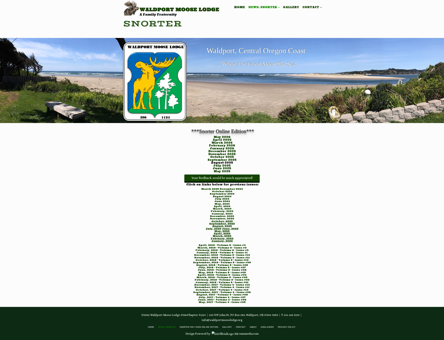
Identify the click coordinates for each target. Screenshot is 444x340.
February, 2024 (222, 211)
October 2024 (222, 191)
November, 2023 (222, 218)
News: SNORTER (263, 7)
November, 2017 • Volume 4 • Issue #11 (222, 287)
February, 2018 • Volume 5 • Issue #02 (222, 279)
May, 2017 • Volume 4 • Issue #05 (222, 302)
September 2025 (222, 160)
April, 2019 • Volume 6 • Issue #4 (222, 245)
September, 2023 (222, 223)
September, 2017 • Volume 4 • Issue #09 (222, 292)
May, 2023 (222, 231)
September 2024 (222, 193)
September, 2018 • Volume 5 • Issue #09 (222, 262)
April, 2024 (222, 206)
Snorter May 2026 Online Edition (199, 327)
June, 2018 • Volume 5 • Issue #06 (222, 269)
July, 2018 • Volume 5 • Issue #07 (222, 267)
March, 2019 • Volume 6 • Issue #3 (222, 247)
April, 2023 (222, 233)
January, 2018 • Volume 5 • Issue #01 (222, 282)
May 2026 (222, 137)
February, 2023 (222, 238)
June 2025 (222, 168)
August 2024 (222, 196)
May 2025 (222, 171)
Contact (311, 7)
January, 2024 (222, 213)
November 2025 (222, 154)
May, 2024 (222, 203)
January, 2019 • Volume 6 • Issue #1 (222, 252)
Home (239, 7)
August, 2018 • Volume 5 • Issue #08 (222, 265)
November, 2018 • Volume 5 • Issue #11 (222, 257)
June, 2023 (230, 228)
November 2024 (231, 189)
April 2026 (222, 139)
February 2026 (222, 145)
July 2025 (222, 165)
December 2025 (222, 151)
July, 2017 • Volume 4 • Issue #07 (222, 297)
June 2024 (222, 201)
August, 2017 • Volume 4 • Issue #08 (222, 294)
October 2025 (222, 157)
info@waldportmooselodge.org (222, 320)
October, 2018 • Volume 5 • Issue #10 (222, 260)
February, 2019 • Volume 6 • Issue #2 (222, 250)
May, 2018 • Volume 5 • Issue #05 (222, 272)
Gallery (291, 7)
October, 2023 (222, 221)
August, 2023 (222, 226)
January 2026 (222, 148)
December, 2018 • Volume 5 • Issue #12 (222, 255)
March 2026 (222, 142)
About (253, 327)
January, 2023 (222, 240)
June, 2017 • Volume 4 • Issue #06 (222, 299)
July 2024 (222, 198)
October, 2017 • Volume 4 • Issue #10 (222, 289)
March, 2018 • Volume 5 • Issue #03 (222, 277)
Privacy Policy (286, 327)
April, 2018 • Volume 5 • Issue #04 (222, 274)
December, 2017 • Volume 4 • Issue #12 (222, 284)
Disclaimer (267, 327)
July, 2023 (213, 228)
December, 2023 (222, 216)
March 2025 (210, 189)
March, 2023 (222, 235)
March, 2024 (222, 208)
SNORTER (152, 23)
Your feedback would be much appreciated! (222, 178)
